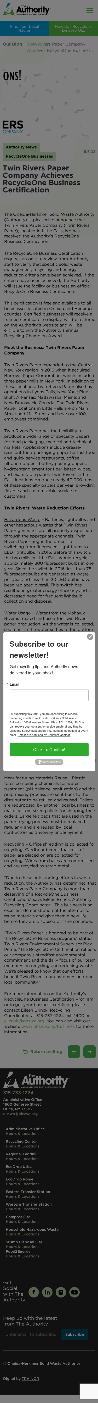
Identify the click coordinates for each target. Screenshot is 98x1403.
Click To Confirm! (49, 749)
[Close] (90, 637)
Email (14, 684)
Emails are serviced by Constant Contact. (44, 735)
